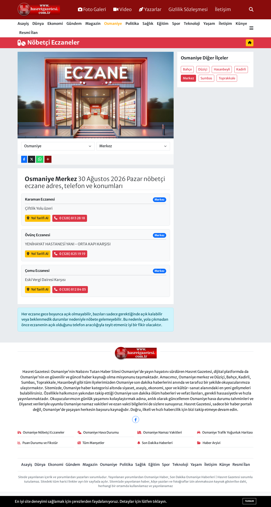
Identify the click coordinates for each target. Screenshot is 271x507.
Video (125, 9)
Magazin (93, 23)
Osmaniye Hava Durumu (101, 432)
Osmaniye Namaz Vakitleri (162, 432)
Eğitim (163, 23)
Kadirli (241, 69)
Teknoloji (192, 23)
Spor (176, 23)
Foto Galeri (94, 9)
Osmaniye (113, 23)
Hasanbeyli (222, 69)
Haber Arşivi (211, 443)
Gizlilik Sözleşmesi (188, 9)
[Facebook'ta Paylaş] (24, 159)
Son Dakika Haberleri (157, 443)
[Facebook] (135, 419)
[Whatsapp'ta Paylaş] (39, 159)
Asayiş (23, 23)
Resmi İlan (28, 32)
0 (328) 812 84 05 (72, 289)
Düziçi (202, 69)
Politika (132, 23)
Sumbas (206, 78)
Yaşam (209, 23)
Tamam (249, 501)
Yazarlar (152, 9)
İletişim (223, 9)
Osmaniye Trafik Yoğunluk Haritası (227, 432)
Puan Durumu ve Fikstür (40, 443)
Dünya (38, 23)
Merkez (188, 78)
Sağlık (147, 23)
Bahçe (187, 69)
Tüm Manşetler (93, 443)
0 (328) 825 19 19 (72, 254)
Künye (241, 23)
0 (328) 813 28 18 (72, 218)
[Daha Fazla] (47, 159)
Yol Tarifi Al (39, 218)
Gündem (74, 23)
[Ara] (251, 9)
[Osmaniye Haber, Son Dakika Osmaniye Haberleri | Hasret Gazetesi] (39, 10)
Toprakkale (227, 78)
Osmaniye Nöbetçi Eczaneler (43, 432)
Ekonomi (55, 23)
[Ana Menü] (251, 28)
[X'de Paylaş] (31, 159)
